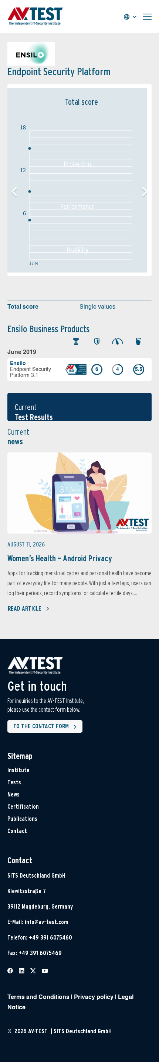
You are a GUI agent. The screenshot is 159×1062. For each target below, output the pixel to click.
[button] (145, 192)
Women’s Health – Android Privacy (59, 558)
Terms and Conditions (38, 997)
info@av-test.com (46, 922)
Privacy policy (94, 997)
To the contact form (41, 726)
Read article (24, 608)
